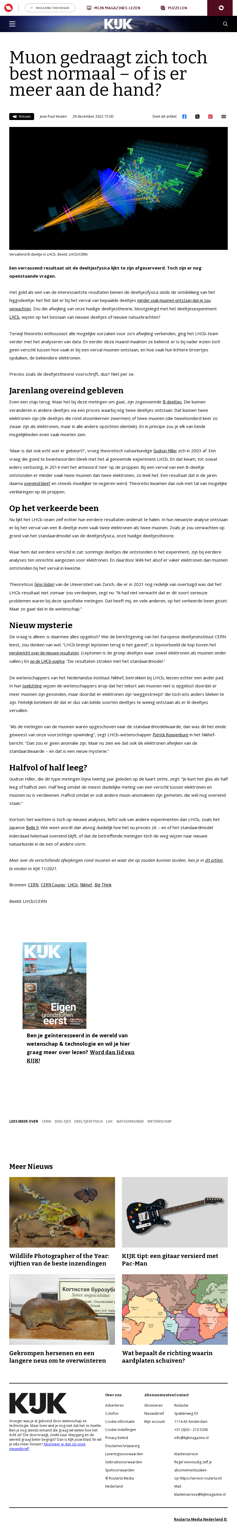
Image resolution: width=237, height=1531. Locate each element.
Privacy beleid (116, 1437)
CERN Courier (53, 885)
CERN (33, 885)
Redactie (181, 1405)
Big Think (103, 885)
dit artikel (214, 860)
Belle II (32, 827)
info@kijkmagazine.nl (191, 1437)
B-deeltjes (172, 402)
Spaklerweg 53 (186, 1413)
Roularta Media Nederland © (201, 1519)
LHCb (14, 317)
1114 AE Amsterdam (191, 1421)
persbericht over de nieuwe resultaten (44, 653)
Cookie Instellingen (120, 1429)
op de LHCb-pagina (47, 661)
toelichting (32, 686)
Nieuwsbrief (154, 1413)
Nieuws (24, 116)
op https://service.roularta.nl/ (198, 1478)
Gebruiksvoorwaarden (123, 1462)
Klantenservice (186, 1453)
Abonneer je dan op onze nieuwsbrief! (47, 1446)
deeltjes (63, 1121)
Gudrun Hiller (165, 450)
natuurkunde (130, 1121)
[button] (220, 8)
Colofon (111, 1413)
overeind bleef (37, 483)
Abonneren (153, 1405)
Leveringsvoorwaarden (124, 1453)
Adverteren (114, 1405)
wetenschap (159, 1121)
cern (46, 1121)
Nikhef (86, 885)
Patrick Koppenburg (170, 734)
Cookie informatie (120, 1421)
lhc (109, 1121)
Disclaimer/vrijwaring (122, 1445)
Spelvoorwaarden (119, 1470)
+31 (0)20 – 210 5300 (191, 1429)
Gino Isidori (44, 584)
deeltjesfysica (88, 1121)
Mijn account (154, 1421)
